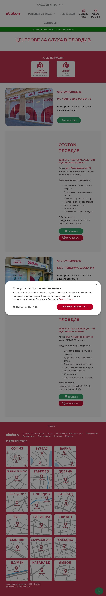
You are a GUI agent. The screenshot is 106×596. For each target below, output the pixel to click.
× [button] (96, 284)
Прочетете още (66, 299)
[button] (25, 306)
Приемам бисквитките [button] (75, 306)
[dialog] (53, 298)
